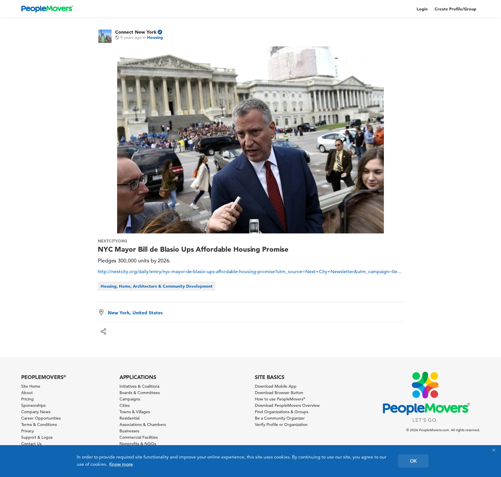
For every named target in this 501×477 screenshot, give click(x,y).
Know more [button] (121, 464)
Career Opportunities (41, 418)
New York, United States (135, 312)
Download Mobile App (276, 386)
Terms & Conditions (39, 424)
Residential (129, 418)
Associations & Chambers (142, 424)
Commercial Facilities (138, 437)
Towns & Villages (134, 411)
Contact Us (31, 443)
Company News (35, 411)
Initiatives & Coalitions (139, 386)
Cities (124, 405)
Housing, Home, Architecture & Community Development (157, 286)
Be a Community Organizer (280, 418)
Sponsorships (33, 405)
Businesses (129, 431)
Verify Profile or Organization (281, 424)
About (27, 392)
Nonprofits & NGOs (137, 443)
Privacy (27, 431)
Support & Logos (36, 437)
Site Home (30, 386)
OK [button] (413, 461)
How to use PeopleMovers (280, 399)
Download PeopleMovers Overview (287, 405)
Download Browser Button (279, 392)
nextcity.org (113, 241)
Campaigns (129, 399)
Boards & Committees (139, 392)
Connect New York (136, 32)
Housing (155, 37)
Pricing (27, 399)
